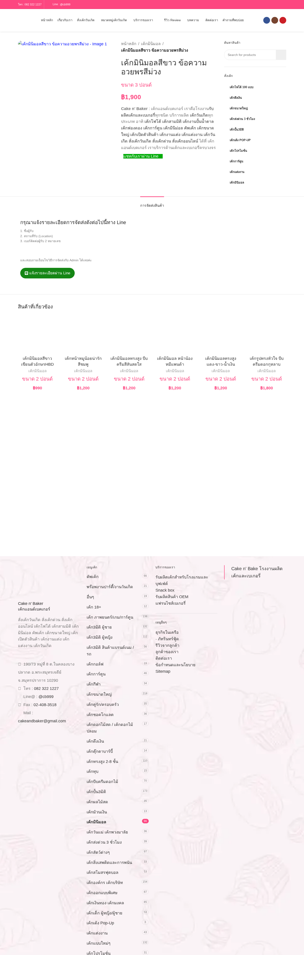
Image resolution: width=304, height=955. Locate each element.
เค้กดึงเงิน (95, 741)
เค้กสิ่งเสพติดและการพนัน (109, 862)
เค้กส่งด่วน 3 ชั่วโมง (104, 842)
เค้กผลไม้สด (97, 802)
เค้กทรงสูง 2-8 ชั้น (102, 761)
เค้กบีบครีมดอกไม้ (102, 781)
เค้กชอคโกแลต (100, 714)
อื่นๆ (90, 597)
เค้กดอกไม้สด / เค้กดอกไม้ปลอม (110, 727)
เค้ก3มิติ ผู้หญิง (100, 637)
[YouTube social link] (282, 20)
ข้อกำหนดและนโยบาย (175, 665)
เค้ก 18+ (94, 607)
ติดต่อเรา (163, 658)
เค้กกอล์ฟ (95, 664)
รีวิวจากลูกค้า (167, 645)
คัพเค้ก (93, 576)
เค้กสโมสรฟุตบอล (102, 872)
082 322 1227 (33, 4)
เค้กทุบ (92, 771)
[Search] (20, 20)
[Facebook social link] (266, 20)
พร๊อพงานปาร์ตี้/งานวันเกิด (110, 587)
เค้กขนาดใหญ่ (99, 694)
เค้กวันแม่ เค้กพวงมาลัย (107, 832)
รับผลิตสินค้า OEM (171, 597)
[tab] (152, 203)
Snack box (164, 590)
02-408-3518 (45, 704)
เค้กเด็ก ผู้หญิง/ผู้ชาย (104, 913)
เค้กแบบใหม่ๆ (98, 943)
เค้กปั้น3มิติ (96, 792)
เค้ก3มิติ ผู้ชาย (99, 627)
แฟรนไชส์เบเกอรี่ (170, 603)
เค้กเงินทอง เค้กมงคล (105, 903)
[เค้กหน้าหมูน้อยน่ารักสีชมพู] (83, 334)
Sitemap (162, 671)
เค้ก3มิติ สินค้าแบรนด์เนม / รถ (110, 650)
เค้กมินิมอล (151, 43)
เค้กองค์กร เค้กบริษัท (105, 882)
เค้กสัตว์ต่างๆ (98, 852)
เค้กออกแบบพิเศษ (102, 893)
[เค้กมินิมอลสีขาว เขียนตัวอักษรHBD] (37, 334)
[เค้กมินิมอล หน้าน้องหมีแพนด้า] (175, 334)
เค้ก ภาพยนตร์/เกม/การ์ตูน (110, 617)
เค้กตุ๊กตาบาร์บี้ (100, 751)
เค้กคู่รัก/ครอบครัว (103, 704)
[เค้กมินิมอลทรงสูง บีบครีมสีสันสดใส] (129, 334)
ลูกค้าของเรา (166, 652)
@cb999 (65, 4)
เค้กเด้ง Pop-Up (100, 923)
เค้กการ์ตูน (96, 674)
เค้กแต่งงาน (97, 933)
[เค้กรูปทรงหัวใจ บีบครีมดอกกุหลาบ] (266, 334)
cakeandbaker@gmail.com (42, 721)
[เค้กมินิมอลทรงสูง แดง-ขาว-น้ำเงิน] (220, 334)
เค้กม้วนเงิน (97, 812)
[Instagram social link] (274, 20)
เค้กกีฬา (94, 684)
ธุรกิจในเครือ (167, 632)
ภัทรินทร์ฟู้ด (168, 639)
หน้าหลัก (128, 43)
